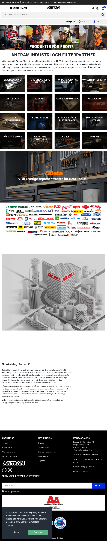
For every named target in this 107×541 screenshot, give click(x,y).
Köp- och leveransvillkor (47, 452)
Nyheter (5, 443)
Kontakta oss (7, 447)
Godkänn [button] (38, 532)
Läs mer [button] (10, 525)
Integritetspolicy (44, 447)
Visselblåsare (43, 456)
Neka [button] (16, 532)
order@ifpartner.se (67, 2)
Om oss (41, 443)
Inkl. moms (100, 21)
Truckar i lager (19, 8)
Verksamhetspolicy (9, 456)
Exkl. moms (86, 21)
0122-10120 (44, 2)
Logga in (41, 461)
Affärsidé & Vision (9, 452)
